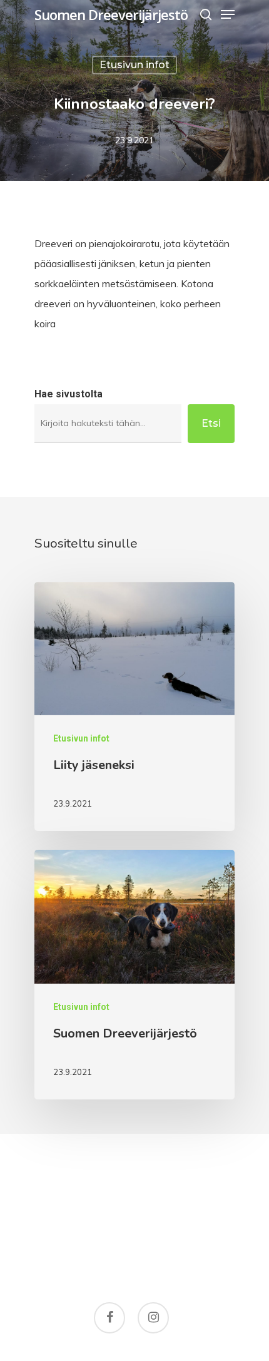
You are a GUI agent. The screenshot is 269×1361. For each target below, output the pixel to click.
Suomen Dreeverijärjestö (111, 14)
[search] (205, 14)
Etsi (211, 423)
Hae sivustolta (68, 394)
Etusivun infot (134, 65)
